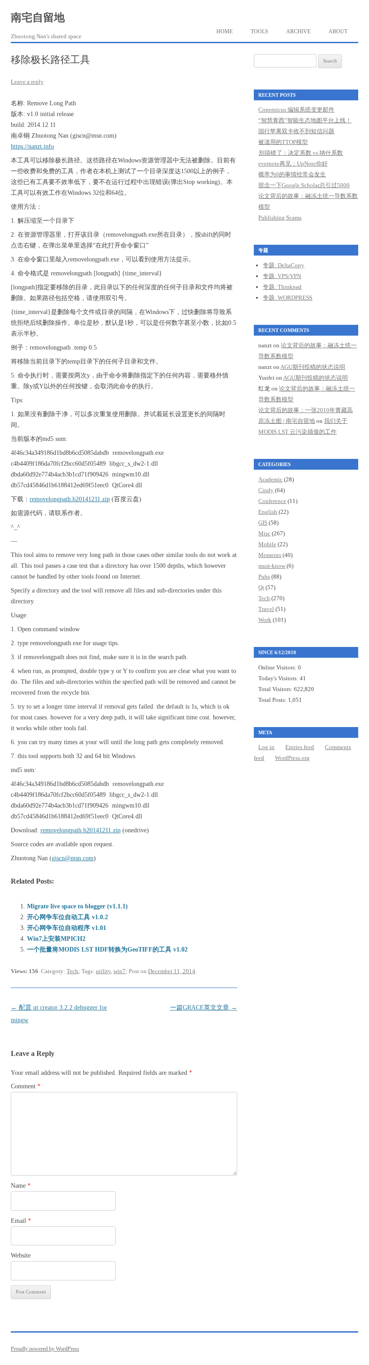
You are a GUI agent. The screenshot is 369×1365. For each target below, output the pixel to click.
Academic (270, 479)
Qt (261, 587)
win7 (119, 971)
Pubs (264, 576)
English (267, 511)
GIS (262, 522)
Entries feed (299, 747)
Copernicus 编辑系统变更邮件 (296, 109)
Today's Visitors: (279, 678)
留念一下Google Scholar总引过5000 (304, 185)
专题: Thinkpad (282, 286)
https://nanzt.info (32, 146)
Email (21, 1220)
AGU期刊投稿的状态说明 (312, 367)
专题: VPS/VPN (282, 276)
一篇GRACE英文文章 (203, 1007)
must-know (271, 565)
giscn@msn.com (73, 858)
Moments (269, 555)
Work (264, 619)
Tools (259, 31)
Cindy (266, 490)
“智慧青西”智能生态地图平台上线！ (304, 120)
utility (103, 971)
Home (224, 31)
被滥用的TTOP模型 (283, 142)
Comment (25, 1086)
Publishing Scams (280, 217)
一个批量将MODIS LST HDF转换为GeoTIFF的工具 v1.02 (107, 949)
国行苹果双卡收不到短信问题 (296, 131)
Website (21, 1255)
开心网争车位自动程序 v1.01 (66, 928)
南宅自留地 (38, 17)
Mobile (267, 544)
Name (21, 1185)
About (337, 31)
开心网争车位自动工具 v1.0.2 (67, 917)
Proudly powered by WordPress (45, 1349)
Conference (272, 501)
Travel (266, 609)
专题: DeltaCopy (283, 265)
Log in (266, 747)
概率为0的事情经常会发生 (292, 174)
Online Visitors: (278, 667)
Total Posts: (273, 699)
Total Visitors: (276, 689)
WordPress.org (292, 757)
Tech (72, 971)
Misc (264, 533)
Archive (298, 31)
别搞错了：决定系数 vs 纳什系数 (300, 152)
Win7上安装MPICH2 (56, 938)
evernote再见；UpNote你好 (293, 163)
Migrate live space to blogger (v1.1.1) (77, 906)
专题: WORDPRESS (287, 297)
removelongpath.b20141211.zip (70, 499)
